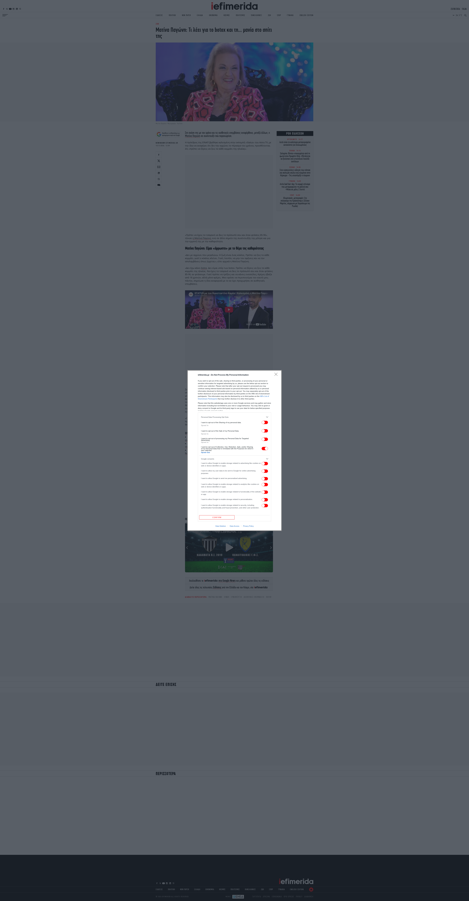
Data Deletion (220, 526)
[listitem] (234, 417)
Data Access (234, 526)
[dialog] (234, 450)
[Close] (276, 375)
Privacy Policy (248, 526)
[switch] (265, 422)
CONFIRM (216, 517)
